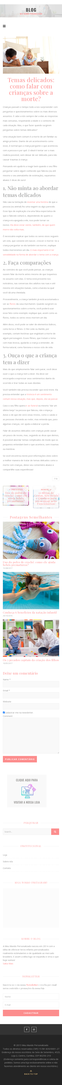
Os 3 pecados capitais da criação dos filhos (31, 660)
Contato (7, 868)
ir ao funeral (32, 405)
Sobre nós (8, 861)
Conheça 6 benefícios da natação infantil (30, 612)
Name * (7, 679)
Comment (8, 716)
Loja (5, 854)
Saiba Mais (8, 963)
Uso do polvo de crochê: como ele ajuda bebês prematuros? (29, 563)
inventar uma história (37, 201)
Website (7, 701)
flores (13, 303)
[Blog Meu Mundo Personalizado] (31, 10)
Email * (6, 690)
